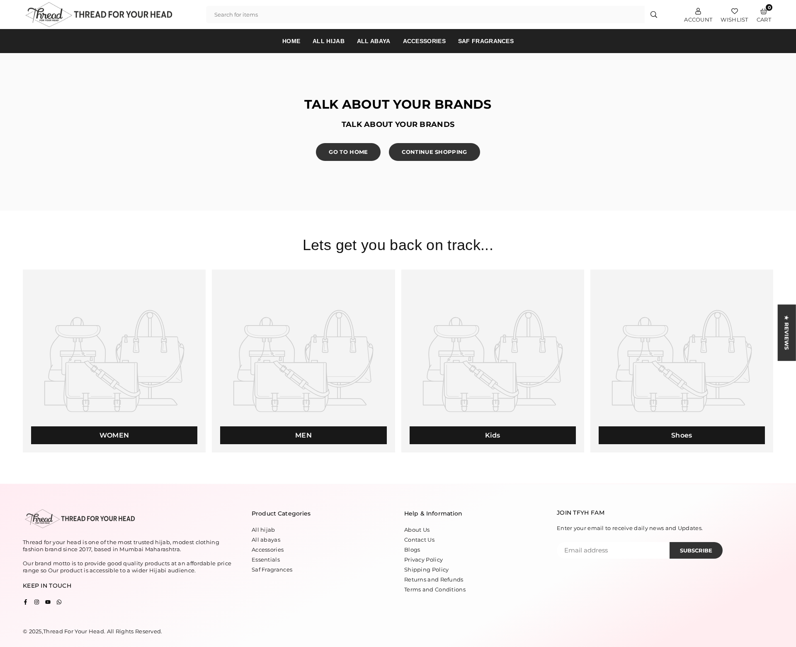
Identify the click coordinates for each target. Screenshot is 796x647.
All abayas (266, 539)
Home (291, 41)
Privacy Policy (423, 559)
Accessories (424, 41)
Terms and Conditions (435, 589)
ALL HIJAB (329, 41)
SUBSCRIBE (696, 550)
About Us (417, 529)
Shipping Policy (426, 569)
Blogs (412, 549)
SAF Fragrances (486, 41)
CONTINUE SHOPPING (434, 151)
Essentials (266, 559)
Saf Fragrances (272, 569)
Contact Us (419, 539)
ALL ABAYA (374, 41)
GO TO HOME (348, 151)
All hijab (263, 529)
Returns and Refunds (434, 579)
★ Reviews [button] (787, 332)
